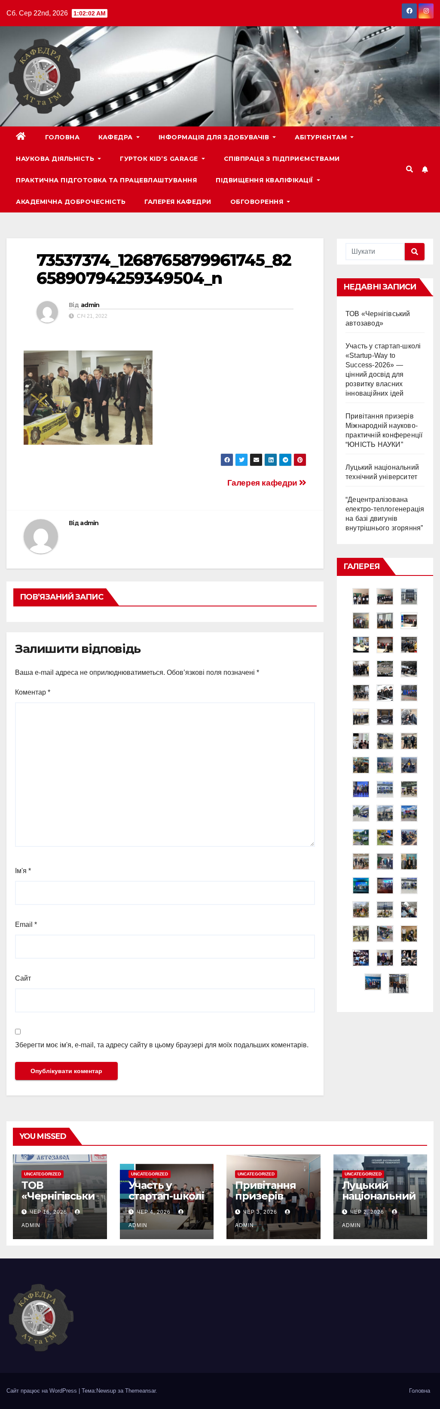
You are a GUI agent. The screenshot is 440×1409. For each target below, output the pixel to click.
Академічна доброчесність (70, 202)
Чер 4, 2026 (154, 1212)
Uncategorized (42, 1174)
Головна (62, 137)
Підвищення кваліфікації (265, 180)
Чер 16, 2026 (48, 1212)
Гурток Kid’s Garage (160, 159)
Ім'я (23, 870)
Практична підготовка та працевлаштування (106, 180)
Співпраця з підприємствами (282, 159)
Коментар (32, 692)
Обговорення (257, 202)
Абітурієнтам (322, 137)
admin (90, 305)
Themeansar (140, 1390)
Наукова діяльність (56, 159)
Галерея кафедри (177, 202)
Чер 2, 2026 (367, 1212)
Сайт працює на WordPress (42, 1390)
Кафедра (116, 137)
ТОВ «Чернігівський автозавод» (58, 1196)
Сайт (23, 978)
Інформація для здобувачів (215, 137)
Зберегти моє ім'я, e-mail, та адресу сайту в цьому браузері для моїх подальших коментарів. (162, 1045)
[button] (409, 169)
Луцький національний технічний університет (379, 1201)
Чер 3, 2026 (260, 1212)
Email (26, 924)
